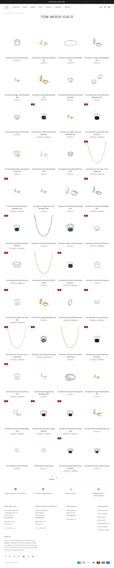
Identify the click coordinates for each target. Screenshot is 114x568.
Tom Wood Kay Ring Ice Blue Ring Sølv (70, 391)
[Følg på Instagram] (14, 556)
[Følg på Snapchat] (33, 556)
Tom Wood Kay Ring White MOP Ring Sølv (70, 170)
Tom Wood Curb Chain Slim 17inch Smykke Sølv (17, 356)
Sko (40, 7)
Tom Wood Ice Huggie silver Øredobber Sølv (17, 96)
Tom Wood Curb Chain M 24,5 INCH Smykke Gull (70, 356)
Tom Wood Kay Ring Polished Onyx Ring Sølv (70, 467)
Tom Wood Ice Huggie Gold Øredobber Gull (97, 393)
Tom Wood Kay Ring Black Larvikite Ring (70, 430)
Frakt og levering (102, 510)
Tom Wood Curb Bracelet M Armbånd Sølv (70, 59)
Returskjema (101, 517)
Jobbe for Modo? (102, 526)
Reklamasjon (101, 520)
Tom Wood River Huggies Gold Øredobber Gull (44, 393)
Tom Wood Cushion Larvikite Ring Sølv (70, 243)
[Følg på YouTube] (24, 556)
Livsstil (49, 7)
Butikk (11, 13)
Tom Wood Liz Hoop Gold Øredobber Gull (43, 96)
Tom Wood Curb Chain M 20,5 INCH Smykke (43, 281)
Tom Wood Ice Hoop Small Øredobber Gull (44, 59)
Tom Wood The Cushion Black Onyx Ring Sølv (97, 356)
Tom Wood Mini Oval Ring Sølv (44, 466)
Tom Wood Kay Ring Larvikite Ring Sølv (97, 466)
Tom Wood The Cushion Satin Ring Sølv (17, 319)
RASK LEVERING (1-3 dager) (15, 493)
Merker (58, 7)
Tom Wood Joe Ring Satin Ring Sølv (97, 243)
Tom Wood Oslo (19, 13)
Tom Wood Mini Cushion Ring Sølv (17, 466)
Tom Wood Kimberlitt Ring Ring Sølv (70, 317)
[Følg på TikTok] (28, 556)
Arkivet (68, 7)
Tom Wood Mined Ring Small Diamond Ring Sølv (70, 96)
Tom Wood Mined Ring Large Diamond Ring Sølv (17, 170)
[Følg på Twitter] (10, 556)
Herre (33, 7)
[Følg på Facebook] (5, 556)
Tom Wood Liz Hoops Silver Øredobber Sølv (97, 59)
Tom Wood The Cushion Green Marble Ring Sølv (44, 133)
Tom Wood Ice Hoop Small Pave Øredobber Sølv (17, 207)
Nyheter (16, 7)
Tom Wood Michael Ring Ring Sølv (17, 280)
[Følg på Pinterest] (19, 556)
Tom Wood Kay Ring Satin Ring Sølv (17, 132)
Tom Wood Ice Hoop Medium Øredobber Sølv (70, 207)
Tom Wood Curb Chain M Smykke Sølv (43, 243)
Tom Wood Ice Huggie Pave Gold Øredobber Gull (70, 133)
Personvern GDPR (103, 530)
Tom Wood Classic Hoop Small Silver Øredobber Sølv (97, 96)
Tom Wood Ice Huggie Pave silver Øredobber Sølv (43, 207)
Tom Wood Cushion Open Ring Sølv (17, 58)
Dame (25, 7)
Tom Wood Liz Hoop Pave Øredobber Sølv (97, 207)
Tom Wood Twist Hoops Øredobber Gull (96, 429)
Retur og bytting (102, 513)
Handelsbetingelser (103, 523)
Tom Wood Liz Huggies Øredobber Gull (43, 317)
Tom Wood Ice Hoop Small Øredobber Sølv (44, 170)
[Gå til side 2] (62, 477)
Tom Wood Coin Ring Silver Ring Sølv (44, 354)
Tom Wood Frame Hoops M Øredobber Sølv (17, 430)
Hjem (5, 13)
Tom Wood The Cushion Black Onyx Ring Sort (97, 133)
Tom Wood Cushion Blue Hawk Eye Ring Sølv (17, 244)
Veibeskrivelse (9, 517)
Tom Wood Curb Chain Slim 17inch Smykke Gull (97, 170)
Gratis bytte (71, 493)
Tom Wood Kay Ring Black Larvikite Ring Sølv (43, 430)
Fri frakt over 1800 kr (43, 493)
